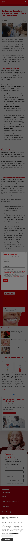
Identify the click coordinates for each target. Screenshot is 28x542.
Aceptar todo (7, 539)
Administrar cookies (7, 535)
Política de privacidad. (14, 533)
